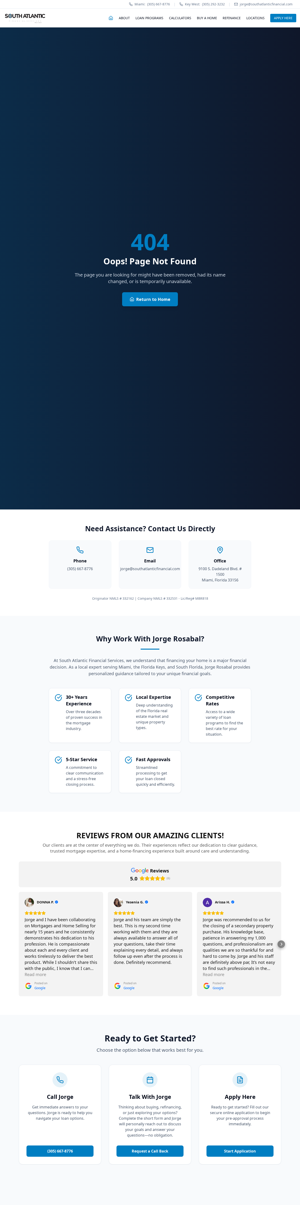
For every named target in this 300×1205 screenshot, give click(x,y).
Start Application (240, 1151)
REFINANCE (232, 18)
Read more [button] (35, 974)
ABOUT (124, 18)
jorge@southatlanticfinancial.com (150, 568)
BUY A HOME (207, 18)
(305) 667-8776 (152, 4)
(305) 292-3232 (205, 4)
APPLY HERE (283, 18)
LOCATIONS (255, 18)
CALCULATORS (180, 18)
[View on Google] (29, 902)
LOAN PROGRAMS (149, 18)
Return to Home (153, 299)
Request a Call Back (150, 1151)
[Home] (111, 18)
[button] (18, 944)
